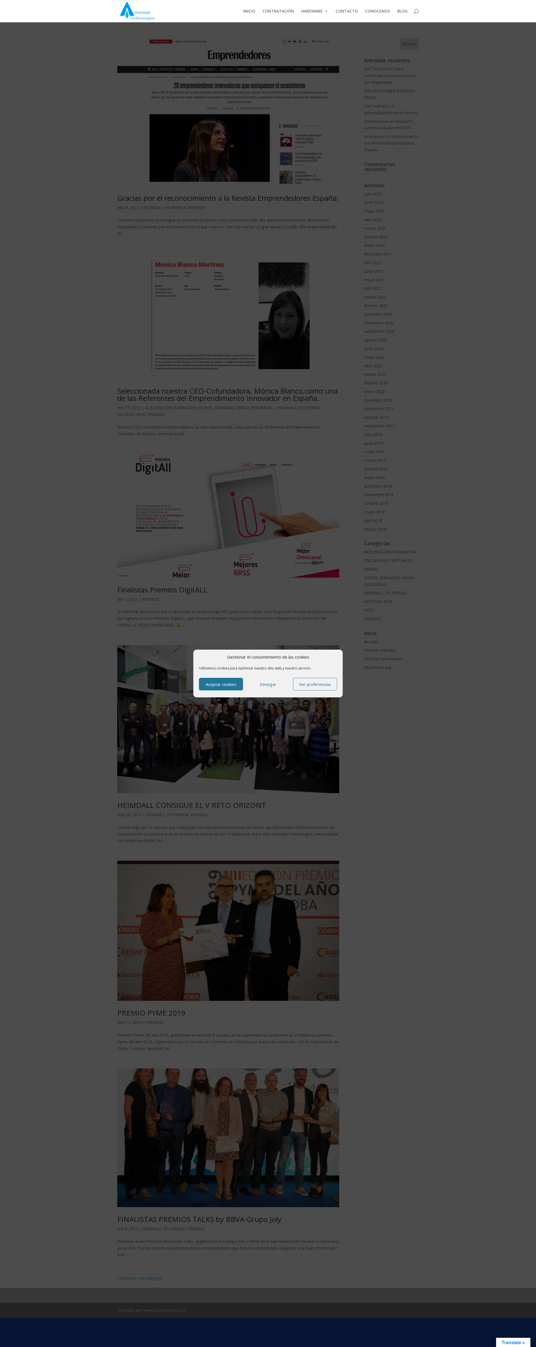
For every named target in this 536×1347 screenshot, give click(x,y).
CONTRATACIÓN (278, 11)
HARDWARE (312, 11)
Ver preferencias (315, 684)
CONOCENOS (377, 11)
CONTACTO (347, 11)
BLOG (402, 11)
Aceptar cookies (221, 684)
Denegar (268, 684)
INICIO (249, 11)
